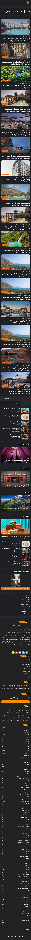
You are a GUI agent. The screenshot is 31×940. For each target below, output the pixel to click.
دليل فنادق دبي (26, 717)
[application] (15, 582)
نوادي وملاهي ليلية (24, 856)
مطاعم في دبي (6, 720)
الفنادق (27, 597)
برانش (26, 805)
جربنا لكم (27, 892)
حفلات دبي (9, 715)
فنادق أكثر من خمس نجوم (22, 789)
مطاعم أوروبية (24, 821)
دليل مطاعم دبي (18, 717)
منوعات (27, 924)
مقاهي (26, 851)
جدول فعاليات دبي (16, 715)
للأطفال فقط (25, 881)
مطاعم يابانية (25, 849)
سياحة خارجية (26, 911)
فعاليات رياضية (24, 771)
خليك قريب (24, 611)
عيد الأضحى (25, 760)
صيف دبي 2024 (25, 913)
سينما (26, 879)
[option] (15, 479)
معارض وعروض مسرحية (22, 776)
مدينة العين (25, 730)
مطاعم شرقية (25, 833)
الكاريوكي (26, 803)
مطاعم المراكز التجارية (23, 826)
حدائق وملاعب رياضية (23, 874)
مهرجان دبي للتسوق (23, 778)
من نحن (26, 608)
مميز (28, 922)
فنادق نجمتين (25, 799)
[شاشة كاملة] (3, 588)
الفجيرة (27, 746)
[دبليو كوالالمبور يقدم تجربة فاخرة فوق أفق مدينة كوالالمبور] (25, 423)
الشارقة (27, 743)
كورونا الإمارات (25, 920)
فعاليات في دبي (26, 720)
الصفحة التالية (6, 398)
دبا (27, 748)
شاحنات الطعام (24, 812)
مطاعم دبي (13, 720)
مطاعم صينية (25, 835)
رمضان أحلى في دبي (24, 906)
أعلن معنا (26, 613)
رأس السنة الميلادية (23, 757)
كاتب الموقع (26, 36)
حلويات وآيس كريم (23, 808)
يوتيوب (26, 739)
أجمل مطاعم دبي (21, 710)
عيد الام (26, 764)
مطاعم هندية (25, 844)
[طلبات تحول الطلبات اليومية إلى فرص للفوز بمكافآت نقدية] (25, 436)
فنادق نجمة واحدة (24, 796)
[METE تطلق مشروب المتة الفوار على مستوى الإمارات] (25, 430)
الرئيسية (27, 741)
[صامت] (5, 588)
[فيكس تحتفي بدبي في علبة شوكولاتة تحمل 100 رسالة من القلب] (25, 417)
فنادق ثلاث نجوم (24, 792)
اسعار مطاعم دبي (25, 715)
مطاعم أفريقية (24, 817)
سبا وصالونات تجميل (23, 876)
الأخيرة (25, 403)
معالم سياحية (25, 886)
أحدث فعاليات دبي (12, 710)
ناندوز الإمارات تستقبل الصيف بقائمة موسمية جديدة (15, 536)
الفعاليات (27, 595)
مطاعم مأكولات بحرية (23, 840)
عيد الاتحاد (25, 762)
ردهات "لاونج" (25, 810)
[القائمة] (2, 3)
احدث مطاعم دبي (17, 712)
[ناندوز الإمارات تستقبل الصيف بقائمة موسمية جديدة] (25, 410)
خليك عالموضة (26, 899)
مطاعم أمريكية (24, 819)
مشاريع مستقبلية (25, 606)
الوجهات (27, 602)
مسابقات (26, 737)
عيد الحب (26, 766)
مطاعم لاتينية (25, 837)
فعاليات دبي (6, 717)
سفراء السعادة (25, 908)
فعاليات (11, 717)
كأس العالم (25, 773)
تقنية (28, 890)
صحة (27, 929)
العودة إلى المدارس (23, 755)
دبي (4, 715)
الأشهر (15, 403)
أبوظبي (27, 710)
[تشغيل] (28, 588)
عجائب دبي (26, 915)
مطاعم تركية (25, 828)
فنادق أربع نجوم (24, 787)
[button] (15, 582)
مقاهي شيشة (25, 853)
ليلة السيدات (25, 815)
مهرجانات (26, 780)
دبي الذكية (26, 901)
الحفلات (26, 753)
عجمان (27, 918)
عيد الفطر (26, 769)
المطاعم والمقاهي (25, 599)
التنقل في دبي (25, 860)
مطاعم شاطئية (24, 831)
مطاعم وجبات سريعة (23, 847)
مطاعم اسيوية (25, 824)
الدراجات (26, 863)
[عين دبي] (28, 3)
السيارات (26, 865)
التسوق (26, 872)
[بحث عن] (4, 3)
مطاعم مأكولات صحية (23, 842)
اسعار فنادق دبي (8, 712)
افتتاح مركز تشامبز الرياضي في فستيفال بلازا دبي (16, 486)
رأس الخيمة (26, 904)
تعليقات (5, 403)
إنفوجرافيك (26, 732)
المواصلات (26, 858)
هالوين (26, 782)
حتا (28, 895)
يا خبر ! (27, 927)
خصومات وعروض (25, 897)
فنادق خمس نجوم (24, 794)
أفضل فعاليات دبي (25, 712)
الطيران (26, 867)
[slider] (16, 588)
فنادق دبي (19, 720)
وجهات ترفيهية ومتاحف (23, 888)
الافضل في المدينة (25, 604)
